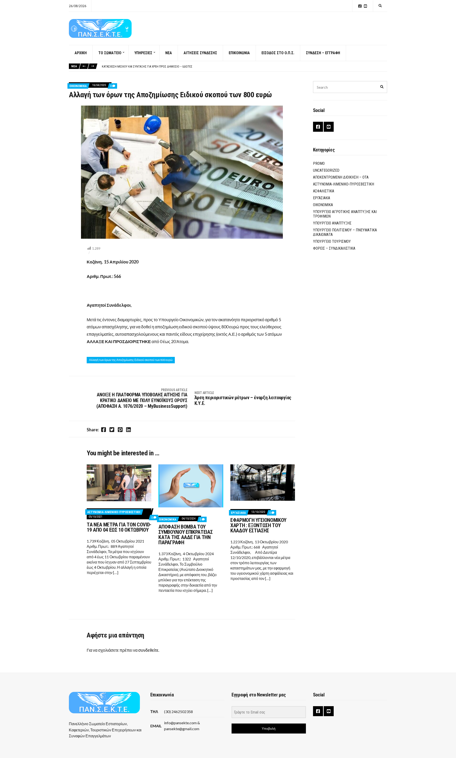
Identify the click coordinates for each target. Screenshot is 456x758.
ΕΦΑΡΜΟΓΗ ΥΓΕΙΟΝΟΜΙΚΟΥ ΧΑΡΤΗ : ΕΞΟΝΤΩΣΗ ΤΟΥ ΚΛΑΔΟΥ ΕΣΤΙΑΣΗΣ (258, 525)
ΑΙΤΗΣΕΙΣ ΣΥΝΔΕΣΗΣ (200, 53)
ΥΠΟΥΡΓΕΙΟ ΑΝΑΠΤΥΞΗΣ (332, 223)
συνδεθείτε (148, 650)
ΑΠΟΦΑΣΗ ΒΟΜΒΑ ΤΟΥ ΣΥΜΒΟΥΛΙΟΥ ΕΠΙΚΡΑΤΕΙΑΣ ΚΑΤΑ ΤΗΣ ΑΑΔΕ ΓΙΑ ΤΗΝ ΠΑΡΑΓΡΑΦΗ (185, 534)
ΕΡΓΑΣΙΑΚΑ (238, 513)
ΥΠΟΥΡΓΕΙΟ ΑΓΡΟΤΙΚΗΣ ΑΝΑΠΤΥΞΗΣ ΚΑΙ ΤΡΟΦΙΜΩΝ (345, 214)
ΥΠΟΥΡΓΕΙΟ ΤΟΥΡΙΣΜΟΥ (332, 241)
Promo (319, 163)
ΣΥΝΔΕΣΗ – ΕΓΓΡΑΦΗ (323, 53)
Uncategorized (326, 170)
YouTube (365, 6)
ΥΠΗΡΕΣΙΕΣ (143, 53)
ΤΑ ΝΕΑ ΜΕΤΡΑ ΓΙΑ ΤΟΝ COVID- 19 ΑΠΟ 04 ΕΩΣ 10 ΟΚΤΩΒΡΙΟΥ (119, 527)
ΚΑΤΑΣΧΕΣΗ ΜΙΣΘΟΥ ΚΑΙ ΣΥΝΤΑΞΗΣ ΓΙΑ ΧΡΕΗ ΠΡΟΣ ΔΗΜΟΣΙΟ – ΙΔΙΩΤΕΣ (147, 66)
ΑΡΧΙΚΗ (81, 53)
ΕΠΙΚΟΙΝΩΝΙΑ (239, 53)
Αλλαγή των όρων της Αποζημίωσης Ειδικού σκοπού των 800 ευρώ (130, 360)
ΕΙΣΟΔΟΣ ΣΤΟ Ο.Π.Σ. (277, 53)
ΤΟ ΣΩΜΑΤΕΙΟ (109, 53)
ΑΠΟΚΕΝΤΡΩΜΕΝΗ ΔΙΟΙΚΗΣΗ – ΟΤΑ (341, 177)
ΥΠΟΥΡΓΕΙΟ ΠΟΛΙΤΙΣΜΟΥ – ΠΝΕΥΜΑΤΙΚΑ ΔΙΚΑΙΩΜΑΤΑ (345, 232)
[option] (244, 66)
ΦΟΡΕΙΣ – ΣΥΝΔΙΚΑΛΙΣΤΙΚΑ (334, 248)
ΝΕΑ (168, 53)
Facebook (360, 6)
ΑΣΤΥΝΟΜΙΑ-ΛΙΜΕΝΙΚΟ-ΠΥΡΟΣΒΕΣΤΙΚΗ (113, 512)
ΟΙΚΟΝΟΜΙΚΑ (78, 86)
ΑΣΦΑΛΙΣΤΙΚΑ (323, 191)
